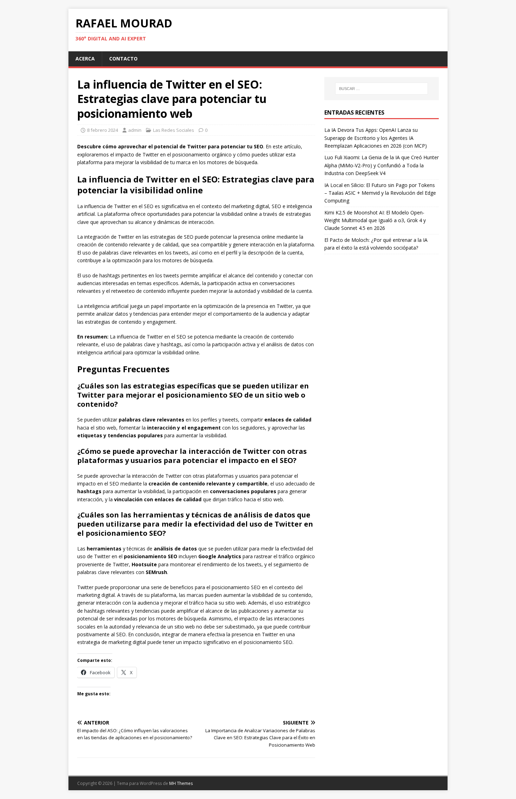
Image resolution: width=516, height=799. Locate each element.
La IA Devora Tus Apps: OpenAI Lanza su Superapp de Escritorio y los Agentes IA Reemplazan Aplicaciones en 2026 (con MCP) (375, 138)
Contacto (123, 58)
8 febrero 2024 (102, 130)
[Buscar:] (381, 89)
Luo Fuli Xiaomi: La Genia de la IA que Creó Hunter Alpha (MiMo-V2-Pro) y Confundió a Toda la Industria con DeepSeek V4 (381, 165)
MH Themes (181, 783)
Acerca (85, 58)
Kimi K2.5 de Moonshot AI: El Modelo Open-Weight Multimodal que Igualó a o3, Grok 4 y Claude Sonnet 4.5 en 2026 (375, 220)
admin (134, 130)
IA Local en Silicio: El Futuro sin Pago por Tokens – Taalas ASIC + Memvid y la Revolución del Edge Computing (380, 193)
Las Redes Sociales (173, 130)
